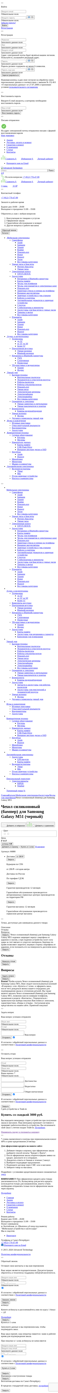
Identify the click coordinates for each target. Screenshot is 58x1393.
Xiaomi (20, 247)
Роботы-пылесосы (25, 382)
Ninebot (20, 786)
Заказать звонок (8, 1300)
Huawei (20, 257)
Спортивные (23, 360)
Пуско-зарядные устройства (24, 476)
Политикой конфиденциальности (31, 1045)
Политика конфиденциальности (16, 1254)
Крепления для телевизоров (30, 637)
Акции (9, 140)
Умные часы (23, 269)
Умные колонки (24, 351)
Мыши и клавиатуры (21, 464)
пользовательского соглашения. (23, 87)
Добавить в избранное (15, 826)
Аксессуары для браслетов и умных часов (36, 310)
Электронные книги (21, 271)
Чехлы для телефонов (27, 283)
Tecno (20, 259)
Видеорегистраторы (21, 469)
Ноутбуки (16, 452)
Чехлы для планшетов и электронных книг (37, 286)
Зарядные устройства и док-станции (34, 295)
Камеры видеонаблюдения (29, 411)
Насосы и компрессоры (22, 478)
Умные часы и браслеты (23, 264)
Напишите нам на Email (17, 163)
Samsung (21, 245)
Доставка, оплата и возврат (19, 142)
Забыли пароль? (8, 23)
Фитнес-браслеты (25, 266)
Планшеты (17, 317)
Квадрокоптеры (19, 428)
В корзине (40, 847)
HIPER (20, 783)
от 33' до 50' (22, 344)
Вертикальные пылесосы (28, 377)
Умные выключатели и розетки (31, 406)
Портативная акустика (22, 348)
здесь (3, 1174)
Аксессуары (17, 276)
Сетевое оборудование (22, 435)
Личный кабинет (45, 159)
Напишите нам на (15, 1245)
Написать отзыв (8, 961)
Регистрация (7, 28)
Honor (20, 254)
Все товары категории (27, 262)
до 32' (20, 341)
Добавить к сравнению (44, 826)
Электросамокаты (20, 781)
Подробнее (40, 1127)
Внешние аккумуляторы (28, 293)
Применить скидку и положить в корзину (20, 1132)
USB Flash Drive (24, 447)
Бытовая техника (20, 375)
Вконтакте (11, 1235)
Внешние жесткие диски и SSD (31, 449)
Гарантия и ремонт (15, 145)
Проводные (22, 363)
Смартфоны (17, 240)
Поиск (51, 171)
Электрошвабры (24, 396)
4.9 (2, 173)
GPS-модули (23, 759)
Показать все (23, 252)
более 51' (21, 346)
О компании (12, 147)
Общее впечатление (34, 1092)
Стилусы (21, 305)
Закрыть (11, 860)
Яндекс (20, 370)
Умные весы (23, 389)
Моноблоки (17, 459)
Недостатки (30, 1086)
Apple (20, 242)
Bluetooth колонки (25, 353)
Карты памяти (23, 281)
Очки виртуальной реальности (26, 425)
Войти (4, 25)
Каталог (5, 233)
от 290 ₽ (20, 857)
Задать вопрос (8, 976)
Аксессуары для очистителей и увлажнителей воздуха (31, 690)
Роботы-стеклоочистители (29, 384)
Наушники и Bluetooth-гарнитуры (32, 279)
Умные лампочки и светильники (32, 404)
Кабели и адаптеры (26, 298)
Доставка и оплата (14, 1202)
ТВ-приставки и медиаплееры (26, 365)
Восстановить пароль (11, 113)
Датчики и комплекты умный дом (27, 418)
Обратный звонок (9, 230)
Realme (20, 250)
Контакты (11, 152)
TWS (19, 358)
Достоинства (31, 1081)
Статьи (9, 150)
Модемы (21, 440)
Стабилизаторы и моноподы (30, 307)
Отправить (6, 1038)
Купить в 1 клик (27, 847)
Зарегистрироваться (10, 75)
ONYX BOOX (24, 274)
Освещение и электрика (23, 401)
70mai (20, 471)
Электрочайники (25, 394)
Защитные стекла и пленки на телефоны (35, 291)
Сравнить (11, 159)
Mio (19, 473)
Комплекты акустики (21, 603)
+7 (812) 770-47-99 (31, 177)
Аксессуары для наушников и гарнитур (35, 634)
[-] (8, 834)
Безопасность (18, 408)
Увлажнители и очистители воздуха (33, 380)
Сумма (9, 186)
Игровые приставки (21, 423)
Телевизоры (17, 339)
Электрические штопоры (28, 392)
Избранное (27, 159)
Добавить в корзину (10, 847)
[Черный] (5, 834)
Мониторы (17, 461)
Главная (10, 1197)
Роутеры (21, 437)
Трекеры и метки (25, 312)
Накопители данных (21, 442)
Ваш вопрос (30, 1035)
